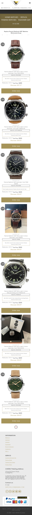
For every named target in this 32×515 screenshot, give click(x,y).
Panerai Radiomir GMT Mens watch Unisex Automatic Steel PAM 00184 (16, 347)
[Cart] (30, 3)
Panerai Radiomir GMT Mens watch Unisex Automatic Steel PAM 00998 (16, 402)
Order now (16, 91)
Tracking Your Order (10, 462)
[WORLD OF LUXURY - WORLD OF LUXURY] (16, 3)
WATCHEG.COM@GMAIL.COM (14, 487)
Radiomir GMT (24, 20)
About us (7, 437)
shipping (7, 442)
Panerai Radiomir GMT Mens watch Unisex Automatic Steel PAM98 (16, 236)
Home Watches (11, 17)
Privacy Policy (8, 464)
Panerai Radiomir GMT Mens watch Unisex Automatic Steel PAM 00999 (16, 72)
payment (7, 440)
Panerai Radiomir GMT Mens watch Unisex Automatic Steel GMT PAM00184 (16, 127)
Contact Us (8, 449)
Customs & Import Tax (10, 458)
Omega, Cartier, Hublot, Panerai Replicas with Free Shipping (16, 509)
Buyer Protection (9, 446)
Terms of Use (8, 460)
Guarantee (7, 444)
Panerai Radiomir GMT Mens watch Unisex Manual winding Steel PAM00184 (16, 291)
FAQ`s (6, 451)
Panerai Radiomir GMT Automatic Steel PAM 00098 (16, 182)
